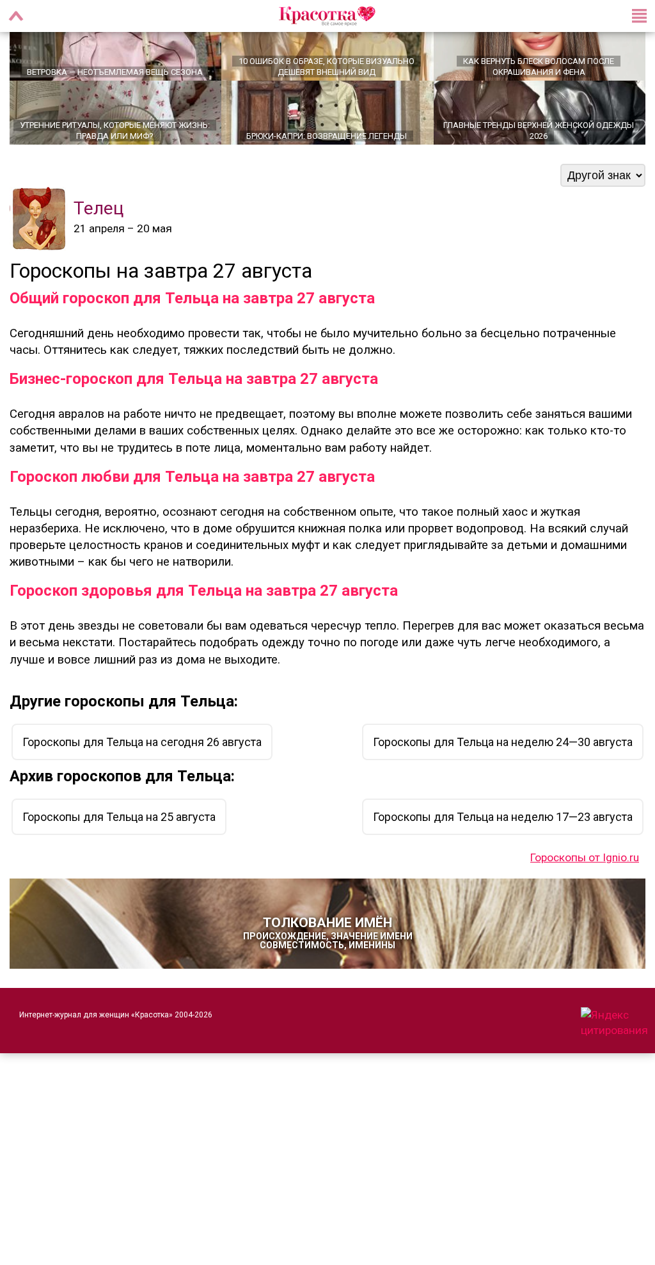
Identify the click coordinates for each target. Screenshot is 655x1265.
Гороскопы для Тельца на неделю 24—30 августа (503, 770)
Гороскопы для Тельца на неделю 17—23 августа (503, 845)
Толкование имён (328, 960)
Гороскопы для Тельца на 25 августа (119, 845)
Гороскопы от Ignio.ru (584, 885)
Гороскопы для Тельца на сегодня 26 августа (142, 770)
